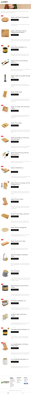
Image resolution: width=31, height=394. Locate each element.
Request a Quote (14, 19)
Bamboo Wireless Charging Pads (18, 227)
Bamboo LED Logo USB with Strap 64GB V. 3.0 (19, 61)
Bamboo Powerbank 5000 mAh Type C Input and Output (20, 138)
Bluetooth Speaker (15, 271)
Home (13, 6)
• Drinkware (11, 383)
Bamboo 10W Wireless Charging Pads (20, 17)
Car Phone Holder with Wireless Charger (18, 315)
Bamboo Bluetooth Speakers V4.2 (19, 47)
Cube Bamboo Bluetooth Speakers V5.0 (20, 329)
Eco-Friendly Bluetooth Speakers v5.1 (20, 359)
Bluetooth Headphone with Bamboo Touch (19, 255)
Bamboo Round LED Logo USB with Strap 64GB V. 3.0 (19, 153)
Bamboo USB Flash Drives (17, 168)
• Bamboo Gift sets (19, 380)
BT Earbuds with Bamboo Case (18, 300)
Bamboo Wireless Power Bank (18, 241)
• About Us (18, 381)
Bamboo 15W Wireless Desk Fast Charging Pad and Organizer (18, 31)
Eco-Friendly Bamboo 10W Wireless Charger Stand (19, 344)
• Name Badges (12, 384)
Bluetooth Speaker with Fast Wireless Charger (19, 286)
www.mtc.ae (25, 381)
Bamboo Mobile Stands (16, 92)
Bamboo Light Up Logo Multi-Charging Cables (20, 76)
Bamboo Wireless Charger (17, 199)
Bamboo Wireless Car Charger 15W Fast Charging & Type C (20, 183)
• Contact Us (18, 382)
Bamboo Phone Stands (16, 123)
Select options (14, 171)
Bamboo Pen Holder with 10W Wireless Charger (20, 107)
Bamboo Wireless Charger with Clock (20, 214)
